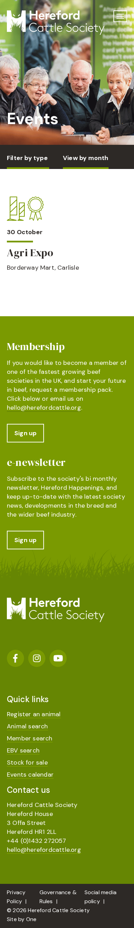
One (31, 919)
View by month (86, 158)
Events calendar (30, 774)
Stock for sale (27, 762)
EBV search (23, 750)
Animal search (27, 726)
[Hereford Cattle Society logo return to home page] (55, 22)
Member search (30, 738)
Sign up (25, 433)
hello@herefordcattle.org (44, 407)
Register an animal (34, 714)
